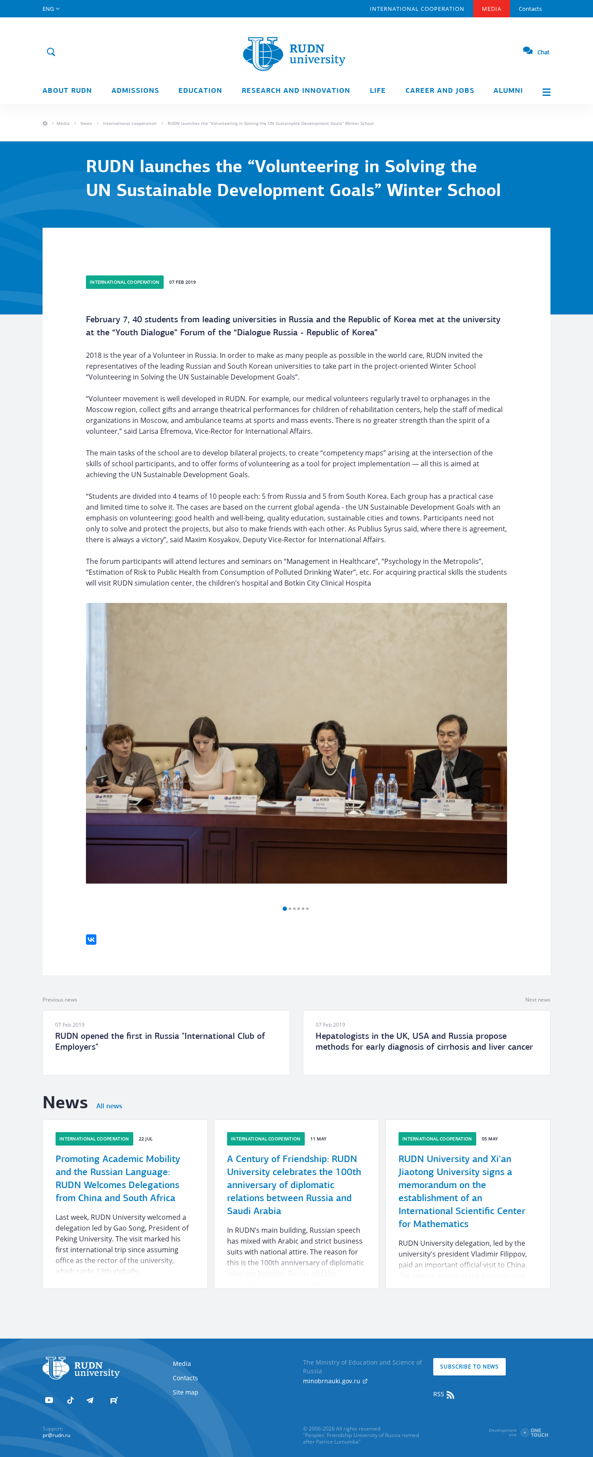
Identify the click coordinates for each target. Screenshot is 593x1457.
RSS (439, 1394)
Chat (543, 52)
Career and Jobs (439, 91)
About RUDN (67, 91)
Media (491, 9)
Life (378, 91)
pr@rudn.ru (56, 1435)
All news (109, 1106)
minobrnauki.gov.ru (332, 1381)
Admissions (135, 91)
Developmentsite (503, 1432)
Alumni (508, 91)
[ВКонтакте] (91, 939)
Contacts (530, 9)
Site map (185, 1392)
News (86, 123)
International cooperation (130, 123)
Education (200, 91)
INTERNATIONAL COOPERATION (417, 9)
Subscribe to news (469, 1366)
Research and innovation (296, 91)
